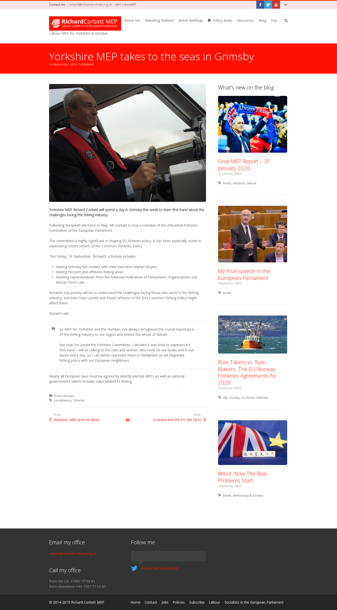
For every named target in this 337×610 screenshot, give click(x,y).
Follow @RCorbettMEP (159, 568)
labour (252, 183)
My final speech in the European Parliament (244, 274)
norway (234, 398)
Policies (179, 602)
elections (239, 183)
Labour (214, 602)
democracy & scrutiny (248, 495)
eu (243, 398)
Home (135, 602)
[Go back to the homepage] (85, 23)
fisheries (79, 400)
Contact (151, 602)
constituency (63, 400)
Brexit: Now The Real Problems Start (242, 477)
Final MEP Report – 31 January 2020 (244, 164)
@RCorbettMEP (125, 4)
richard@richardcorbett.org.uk (90, 4)
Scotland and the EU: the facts (177, 419)
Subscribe (197, 602)
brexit (227, 183)
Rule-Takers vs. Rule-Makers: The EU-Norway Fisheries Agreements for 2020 (247, 372)
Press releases (64, 396)
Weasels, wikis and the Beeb (76, 419)
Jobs (165, 602)
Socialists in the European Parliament (254, 602)
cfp (225, 398)
